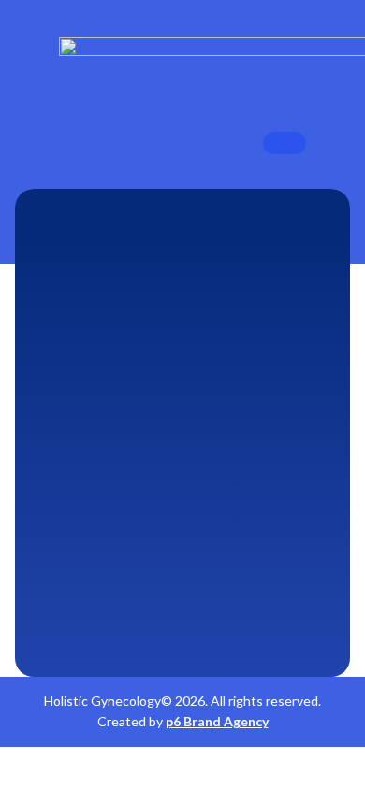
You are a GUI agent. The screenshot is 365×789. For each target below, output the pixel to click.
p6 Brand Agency (217, 721)
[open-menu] (284, 143)
